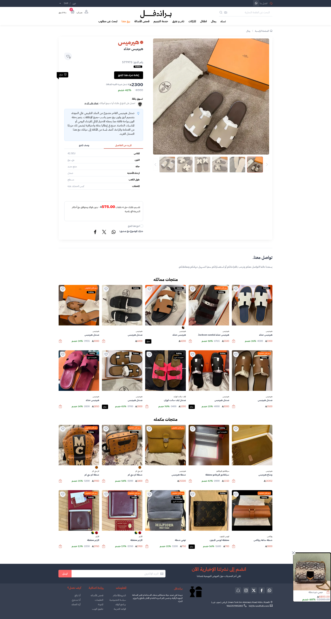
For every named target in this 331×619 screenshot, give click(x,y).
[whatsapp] (269, 590)
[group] (211, 164)
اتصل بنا (263, 3)
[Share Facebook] (95, 232)
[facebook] (262, 590)
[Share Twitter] (104, 232)
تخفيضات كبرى (179, 357)
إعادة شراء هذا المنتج (128, 75)
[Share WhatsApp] (256, 3)
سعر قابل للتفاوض (221, 288)
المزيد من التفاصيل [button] (123, 145)
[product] (311, 571)
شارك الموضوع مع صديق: (131, 231)
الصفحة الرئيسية (262, 31)
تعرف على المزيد (91, 103)
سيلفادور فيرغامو (223, 471)
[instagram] (246, 590)
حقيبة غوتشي (317, 592)
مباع (148, 341)
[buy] (233, 342)
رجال (248, 31)
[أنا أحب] (236, 289)
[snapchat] (238, 590)
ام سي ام (139, 471)
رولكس (269, 536)
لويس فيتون (224, 536)
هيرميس (269, 331)
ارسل (65, 574)
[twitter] (254, 590)
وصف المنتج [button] (84, 145)
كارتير (140, 536)
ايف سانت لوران (180, 396)
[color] (183, 328)
